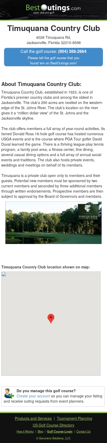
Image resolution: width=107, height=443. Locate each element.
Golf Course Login (59, 431)
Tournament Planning (74, 418)
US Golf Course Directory (53, 425)
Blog (40, 431)
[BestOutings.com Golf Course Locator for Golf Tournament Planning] (54, 7)
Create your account (33, 395)
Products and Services (33, 418)
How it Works (25, 431)
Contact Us (83, 431)
